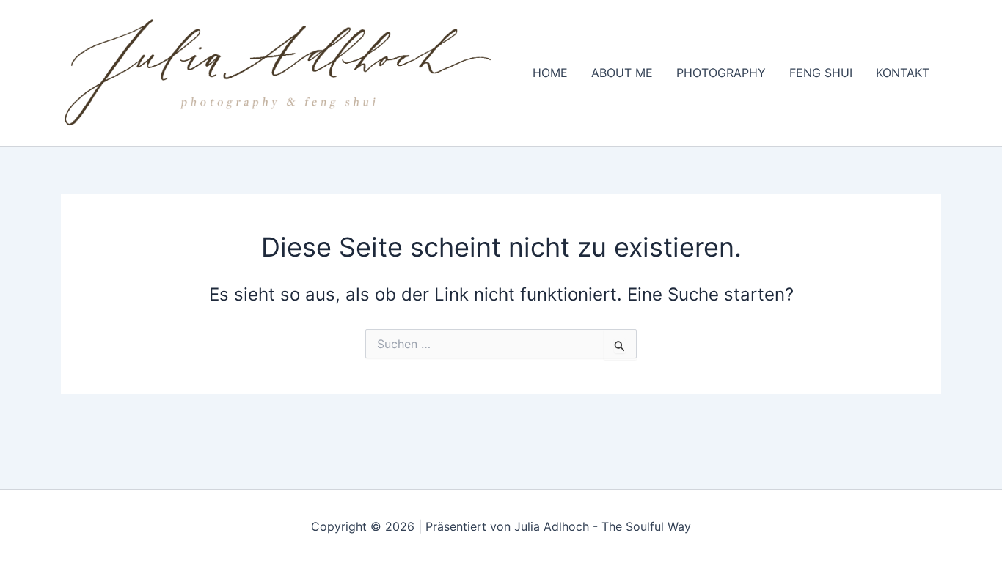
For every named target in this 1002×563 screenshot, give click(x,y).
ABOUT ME (622, 72)
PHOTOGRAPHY (721, 72)
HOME (550, 72)
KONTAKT (902, 72)
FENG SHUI (820, 72)
